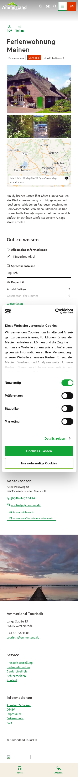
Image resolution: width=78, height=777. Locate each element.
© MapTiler (29, 178)
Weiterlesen (15, 303)
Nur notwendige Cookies (39, 463)
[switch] (67, 395)
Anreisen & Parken (19, 705)
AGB (9, 722)
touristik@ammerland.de (23, 637)
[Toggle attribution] (66, 178)
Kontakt (12, 680)
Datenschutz (15, 718)
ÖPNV (11, 709)
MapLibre (15, 178)
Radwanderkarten (18, 667)
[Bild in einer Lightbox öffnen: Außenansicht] (39, 89)
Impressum (14, 714)
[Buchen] (71, 6)
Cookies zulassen (39, 451)
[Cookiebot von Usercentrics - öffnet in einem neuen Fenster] (55, 311)
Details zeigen (55, 438)
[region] (39, 163)
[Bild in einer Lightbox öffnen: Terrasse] (39, 126)
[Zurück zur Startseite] (14, 6)
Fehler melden (16, 675)
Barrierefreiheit (17, 671)
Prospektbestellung (20, 662)
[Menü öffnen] (62, 6)
